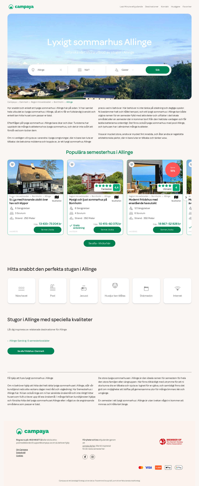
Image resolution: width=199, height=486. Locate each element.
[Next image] (186, 197)
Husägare (175, 6)
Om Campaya (22, 449)
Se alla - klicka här (99, 243)
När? (87, 69)
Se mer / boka (47, 229)
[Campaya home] (20, 7)
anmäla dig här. (89, 446)
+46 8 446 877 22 (35, 440)
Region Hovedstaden (41, 102)
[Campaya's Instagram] (92, 456)
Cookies (19, 456)
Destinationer (152, 6)
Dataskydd (20, 452)
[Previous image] (13, 197)
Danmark (23, 102)
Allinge (69, 102)
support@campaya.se (42, 443)
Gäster (125, 69)
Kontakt (165, 6)
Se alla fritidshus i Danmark (31, 351)
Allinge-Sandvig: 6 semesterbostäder (29, 340)
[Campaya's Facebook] (85, 456)
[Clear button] (60, 69)
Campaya (12, 102)
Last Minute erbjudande (131, 6)
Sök (158, 69)
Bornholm (59, 102)
